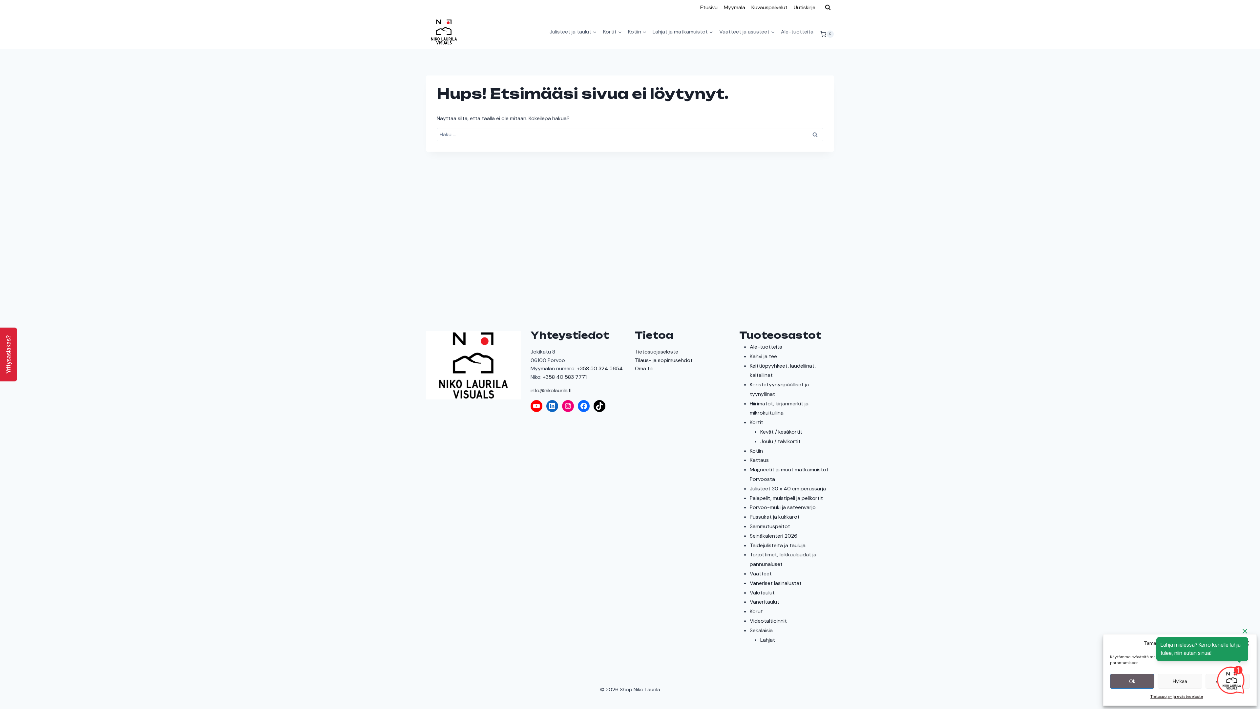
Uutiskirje (804, 7)
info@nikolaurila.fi (551, 390)
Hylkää (1180, 681)
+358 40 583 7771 (565, 377)
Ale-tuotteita (797, 31)
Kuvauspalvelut (769, 7)
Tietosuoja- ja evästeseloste (1176, 696)
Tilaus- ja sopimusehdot (664, 360)
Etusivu (709, 7)
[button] (8, 354)
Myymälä (734, 7)
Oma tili (644, 368)
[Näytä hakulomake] (828, 7)
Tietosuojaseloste (656, 351)
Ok (1132, 681)
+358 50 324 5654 (600, 368)
